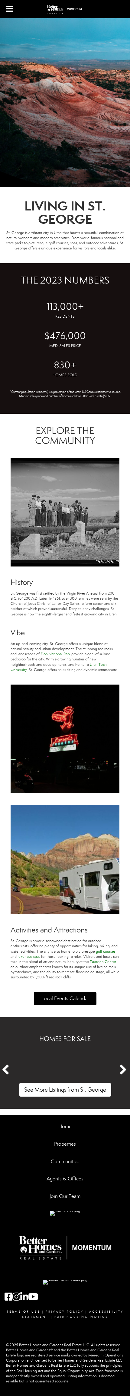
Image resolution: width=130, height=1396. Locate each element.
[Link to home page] (65, 9)
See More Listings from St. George (65, 1089)
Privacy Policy (65, 1312)
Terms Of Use (23, 1312)
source (116, 392)
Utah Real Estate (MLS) (96, 396)
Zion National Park (55, 654)
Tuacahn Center (103, 961)
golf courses (105, 951)
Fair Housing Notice (81, 1317)
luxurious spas (29, 956)
